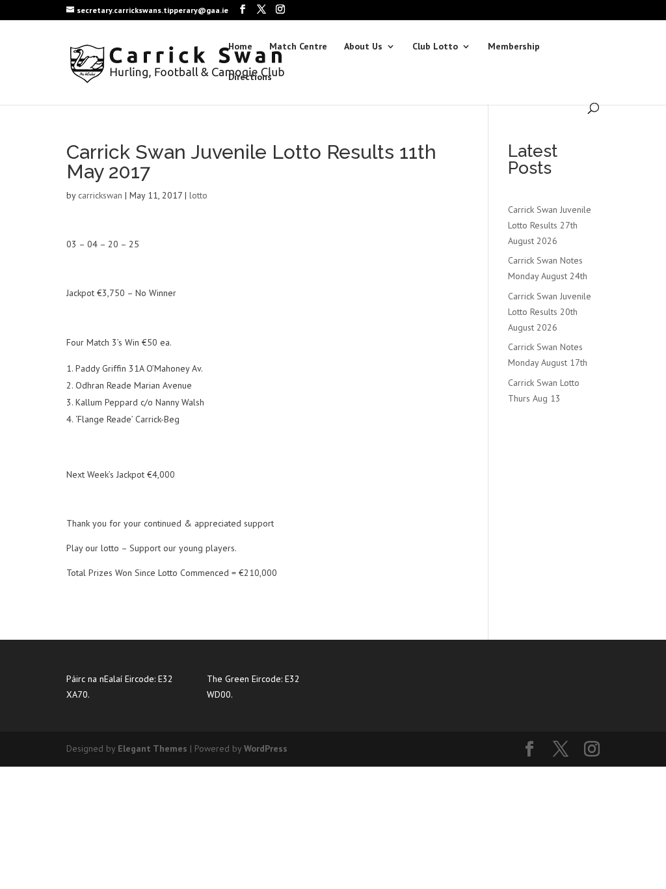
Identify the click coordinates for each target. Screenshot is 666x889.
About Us (363, 47)
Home (240, 47)
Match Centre (298, 47)
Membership (514, 47)
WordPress (265, 748)
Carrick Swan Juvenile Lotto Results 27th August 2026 (549, 225)
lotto (198, 195)
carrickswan (100, 195)
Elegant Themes (152, 748)
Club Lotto (435, 47)
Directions (250, 77)
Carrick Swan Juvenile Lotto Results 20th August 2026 (549, 311)
